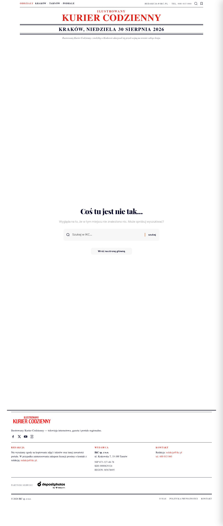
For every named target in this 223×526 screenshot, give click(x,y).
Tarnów (54, 3)
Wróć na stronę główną (111, 251)
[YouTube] (26, 437)
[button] (196, 3)
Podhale (69, 3)
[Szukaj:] (107, 235)
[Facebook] (13, 437)
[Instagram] (32, 437)
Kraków (40, 3)
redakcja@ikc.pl (156, 3)
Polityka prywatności (184, 498)
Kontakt (206, 498)
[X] (19, 437)
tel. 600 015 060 (181, 3)
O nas (162, 498)
